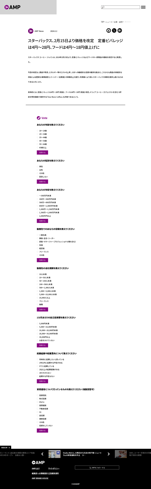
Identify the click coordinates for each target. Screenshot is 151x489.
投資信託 (42, 395)
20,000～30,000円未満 (48, 333)
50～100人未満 (45, 281)
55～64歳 (43, 144)
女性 (41, 170)
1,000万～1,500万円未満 (49, 209)
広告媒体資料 (53, 473)
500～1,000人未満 (46, 287)
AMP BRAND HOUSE (40, 478)
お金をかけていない (46, 340)
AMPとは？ (36, 468)
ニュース (108, 21)
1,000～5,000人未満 (47, 291)
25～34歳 (43, 134)
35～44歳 (43, 137)
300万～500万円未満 (47, 199)
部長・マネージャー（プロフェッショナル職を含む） (57, 241)
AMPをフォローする (98, 468)
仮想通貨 (42, 405)
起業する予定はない (47, 376)
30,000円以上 (44, 337)
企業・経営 (118, 21)
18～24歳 (43, 131)
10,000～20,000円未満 (48, 330)
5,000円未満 (44, 323)
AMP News (39, 31)
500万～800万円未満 (47, 202)
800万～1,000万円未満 (48, 206)
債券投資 (42, 419)
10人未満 (43, 274)
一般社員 (42, 235)
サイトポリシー (53, 468)
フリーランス (44, 252)
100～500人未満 (45, 284)
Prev (42, 454)
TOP (102, 21)
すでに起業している (46, 366)
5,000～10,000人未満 (48, 294)
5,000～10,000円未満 (48, 327)
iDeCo (41, 402)
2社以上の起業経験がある (49, 369)
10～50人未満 (44, 277)
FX (40, 412)
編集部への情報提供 (40, 473)
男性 (41, 166)
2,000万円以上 (45, 216)
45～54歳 (43, 141)
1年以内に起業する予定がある (50, 363)
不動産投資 (43, 409)
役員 (41, 245)
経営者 (42, 248)
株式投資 (42, 398)
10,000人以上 (44, 298)
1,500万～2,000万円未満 (49, 212)
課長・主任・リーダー (47, 238)
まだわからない (45, 373)
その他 (41, 173)
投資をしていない (46, 425)
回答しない (43, 177)
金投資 (42, 415)
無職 (41, 304)
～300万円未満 (45, 195)
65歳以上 (43, 147)
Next (108, 454)
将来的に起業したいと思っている (51, 359)
